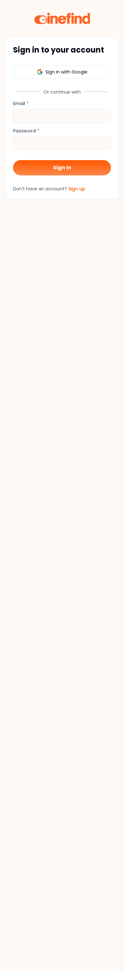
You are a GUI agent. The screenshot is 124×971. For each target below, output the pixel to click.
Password (26, 131)
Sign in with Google (66, 72)
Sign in (62, 167)
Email (21, 103)
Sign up (76, 189)
